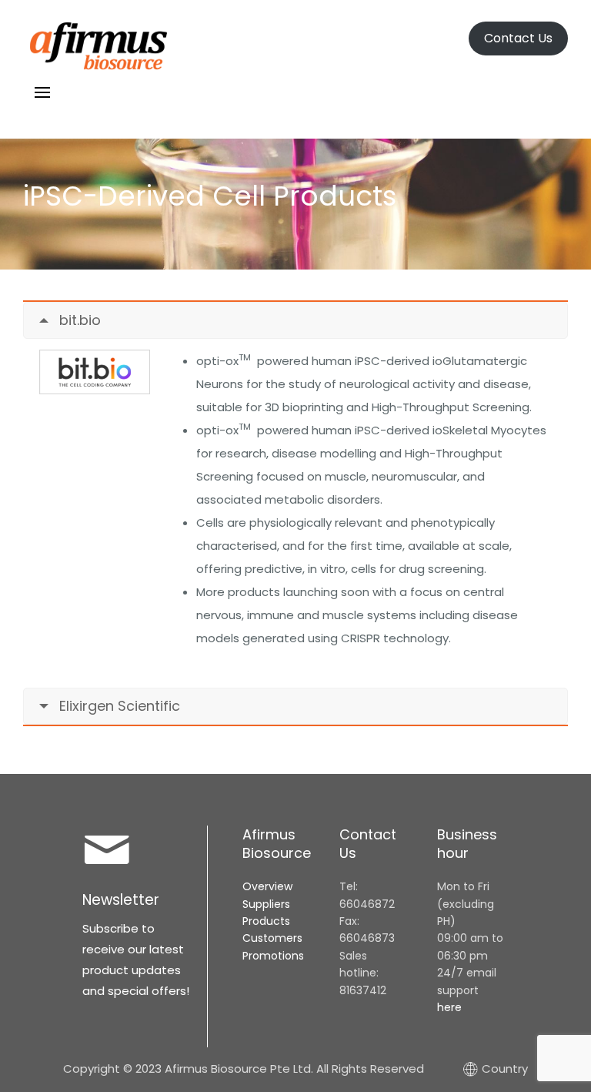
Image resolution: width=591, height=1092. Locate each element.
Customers (272, 938)
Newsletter (120, 899)
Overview (267, 886)
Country (505, 1068)
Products (266, 921)
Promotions (273, 955)
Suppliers (266, 904)
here (449, 1007)
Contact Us (518, 38)
